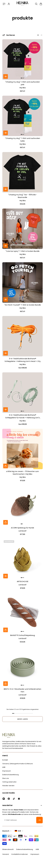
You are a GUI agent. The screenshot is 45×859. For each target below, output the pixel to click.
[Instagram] (3, 798)
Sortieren (10, 35)
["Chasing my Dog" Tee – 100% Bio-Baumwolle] (22, 172)
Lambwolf (22, 531)
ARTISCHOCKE (22, 581)
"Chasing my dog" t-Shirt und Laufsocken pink (22, 83)
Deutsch (5, 831)
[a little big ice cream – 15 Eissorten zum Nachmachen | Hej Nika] (22, 449)
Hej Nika (23, 88)
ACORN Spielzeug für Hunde (22, 528)
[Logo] (22, 4)
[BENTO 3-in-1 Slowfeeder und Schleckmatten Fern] (22, 666)
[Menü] (4, 3)
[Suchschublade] (36, 3)
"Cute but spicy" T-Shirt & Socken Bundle (22, 251)
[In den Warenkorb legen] (5, 466)
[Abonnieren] (39, 820)
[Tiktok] (13, 798)
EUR (19, 831)
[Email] (18, 798)
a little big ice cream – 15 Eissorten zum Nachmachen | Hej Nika (22, 472)
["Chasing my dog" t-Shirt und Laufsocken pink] (22, 59)
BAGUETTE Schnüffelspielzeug (22, 635)
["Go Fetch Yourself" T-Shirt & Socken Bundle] (22, 282)
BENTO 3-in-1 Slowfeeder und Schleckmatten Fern (22, 690)
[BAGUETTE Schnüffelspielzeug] (22, 613)
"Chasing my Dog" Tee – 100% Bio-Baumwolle (22, 196)
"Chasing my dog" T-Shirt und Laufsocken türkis (22, 139)
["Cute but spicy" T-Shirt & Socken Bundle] (22, 229)
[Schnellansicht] (5, 76)
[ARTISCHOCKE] (22, 559)
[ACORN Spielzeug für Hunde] (22, 505)
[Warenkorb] (41, 3)
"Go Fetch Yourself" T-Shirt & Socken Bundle (22, 305)
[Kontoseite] (8, 3)
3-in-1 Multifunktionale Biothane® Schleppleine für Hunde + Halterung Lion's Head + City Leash (22, 416)
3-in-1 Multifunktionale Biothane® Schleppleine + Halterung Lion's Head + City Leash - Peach (22, 360)
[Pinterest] (8, 798)
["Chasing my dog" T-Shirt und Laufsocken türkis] (22, 116)
